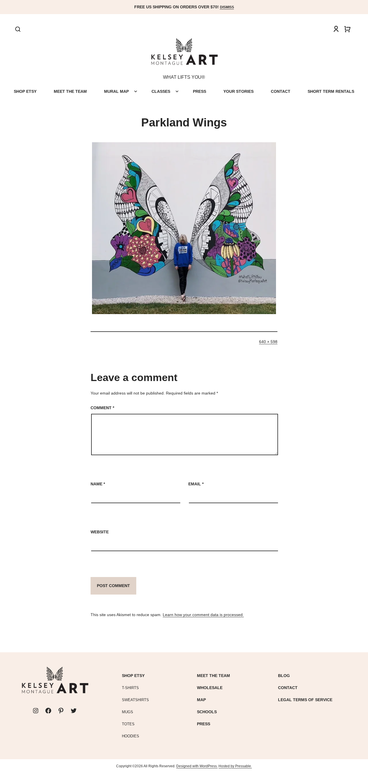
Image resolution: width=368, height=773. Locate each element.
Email (196, 484)
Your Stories (238, 91)
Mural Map (116, 91)
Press (199, 91)
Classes (161, 91)
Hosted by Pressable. (235, 766)
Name (98, 484)
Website (100, 532)
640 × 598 (268, 341)
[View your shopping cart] (347, 29)
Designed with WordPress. (197, 766)
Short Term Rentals (331, 91)
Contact (280, 91)
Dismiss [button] (227, 7)
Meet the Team (70, 91)
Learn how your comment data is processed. (203, 614)
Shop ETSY (25, 91)
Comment (102, 407)
